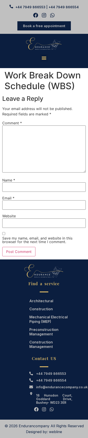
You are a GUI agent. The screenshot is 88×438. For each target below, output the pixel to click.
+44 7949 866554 (51, 380)
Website (9, 216)
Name (8, 180)
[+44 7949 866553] (31, 373)
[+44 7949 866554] (31, 380)
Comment (12, 123)
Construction (41, 309)
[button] (44, 58)
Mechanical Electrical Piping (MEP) (48, 319)
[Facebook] (35, 15)
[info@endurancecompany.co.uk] (31, 387)
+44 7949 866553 (51, 373)
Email (8, 198)
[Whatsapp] (52, 15)
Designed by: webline (44, 431)
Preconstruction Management (43, 331)
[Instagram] (44, 15)
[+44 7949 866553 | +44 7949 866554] (11, 6)
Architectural (41, 301)
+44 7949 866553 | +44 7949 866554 (47, 7)
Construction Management (41, 344)
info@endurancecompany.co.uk (62, 387)
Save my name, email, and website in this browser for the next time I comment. (37, 240)
